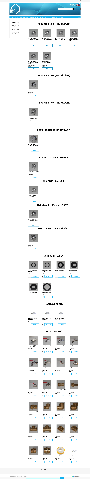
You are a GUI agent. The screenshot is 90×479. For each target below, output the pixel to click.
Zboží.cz (42, 469)
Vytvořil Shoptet (77, 476)
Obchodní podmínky (44, 17)
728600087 (12, 1)
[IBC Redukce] (15, 9)
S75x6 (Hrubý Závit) (15, 24)
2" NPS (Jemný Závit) (15, 31)
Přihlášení (79, 1)
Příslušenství (14, 35)
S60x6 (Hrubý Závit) (15, 22)
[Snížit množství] (30, 96)
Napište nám (54, 17)
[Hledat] (72, 9)
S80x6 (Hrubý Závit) (15, 25)
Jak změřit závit (34, 17)
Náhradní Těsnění (15, 33)
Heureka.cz (47, 469)
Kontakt (61, 17)
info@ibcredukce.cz (21, 1)
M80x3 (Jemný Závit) (15, 32)
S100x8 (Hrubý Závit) (15, 26)
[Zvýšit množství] (30, 95)
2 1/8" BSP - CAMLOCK (16, 29)
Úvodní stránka (14, 17)
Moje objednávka (24, 17)
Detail (33, 45)
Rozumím (62, 478)
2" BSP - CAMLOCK (15, 28)
